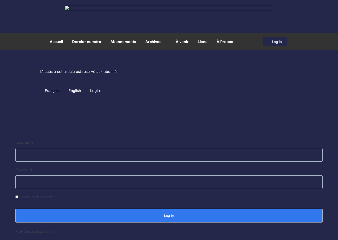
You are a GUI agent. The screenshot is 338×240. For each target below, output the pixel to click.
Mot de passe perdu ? (34, 231)
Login (95, 90)
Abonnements (123, 41)
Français (52, 90)
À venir (182, 41)
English (75, 90)
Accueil (56, 41)
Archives (153, 41)
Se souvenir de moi (35, 197)
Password (23, 170)
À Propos (225, 41)
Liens (202, 41)
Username (24, 142)
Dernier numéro (86, 41)
